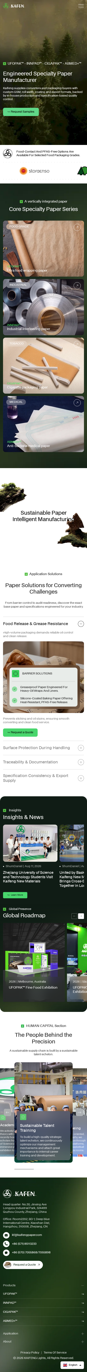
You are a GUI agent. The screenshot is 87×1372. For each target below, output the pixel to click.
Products (9, 1285)
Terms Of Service (55, 1352)
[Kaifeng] (20, 1194)
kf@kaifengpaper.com (27, 1235)
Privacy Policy (29, 1352)
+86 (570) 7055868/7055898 (31, 1252)
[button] (72, 1365)
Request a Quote (24, 1264)
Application (10, 1333)
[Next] (79, 1112)
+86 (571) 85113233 (24, 1244)
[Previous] (7, 1112)
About (7, 1341)
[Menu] (81, 6)
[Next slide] (81, 916)
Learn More (17, 895)
